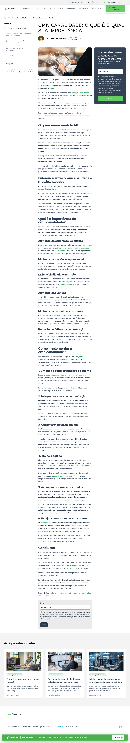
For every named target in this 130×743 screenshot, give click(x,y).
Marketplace (71, 9)
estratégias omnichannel (80, 93)
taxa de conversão (62, 500)
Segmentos (45, 9)
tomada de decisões (69, 284)
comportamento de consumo (77, 106)
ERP (76, 432)
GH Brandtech (58, 727)
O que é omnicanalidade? (16, 28)
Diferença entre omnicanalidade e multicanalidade (18, 35)
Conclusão (10, 55)
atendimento (58, 476)
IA (35, 9)
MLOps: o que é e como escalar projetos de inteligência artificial (105, 680)
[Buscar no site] (5, 2)
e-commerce (73, 568)
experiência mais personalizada (77, 248)
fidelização (61, 251)
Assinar (44, 625)
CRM (72, 432)
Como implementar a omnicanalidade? (14, 49)
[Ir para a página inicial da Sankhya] (11, 8)
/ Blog (8, 18)
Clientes (57, 9)
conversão (76, 306)
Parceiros (82, 9)
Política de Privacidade (72, 726)
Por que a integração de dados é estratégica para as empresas (64, 680)
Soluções (25, 9)
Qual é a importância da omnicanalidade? (15, 42)
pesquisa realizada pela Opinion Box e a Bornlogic (71, 130)
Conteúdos (95, 9)
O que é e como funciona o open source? (22, 680)
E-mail (42, 603)
